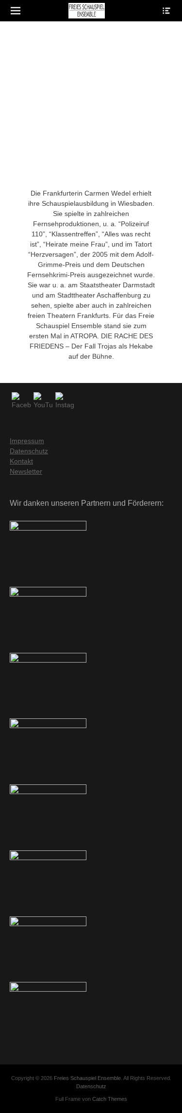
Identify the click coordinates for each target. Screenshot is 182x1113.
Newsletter (26, 471)
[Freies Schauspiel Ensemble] (86, 10)
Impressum (27, 441)
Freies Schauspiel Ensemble (87, 1078)
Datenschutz (29, 451)
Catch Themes (109, 1099)
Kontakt (21, 461)
